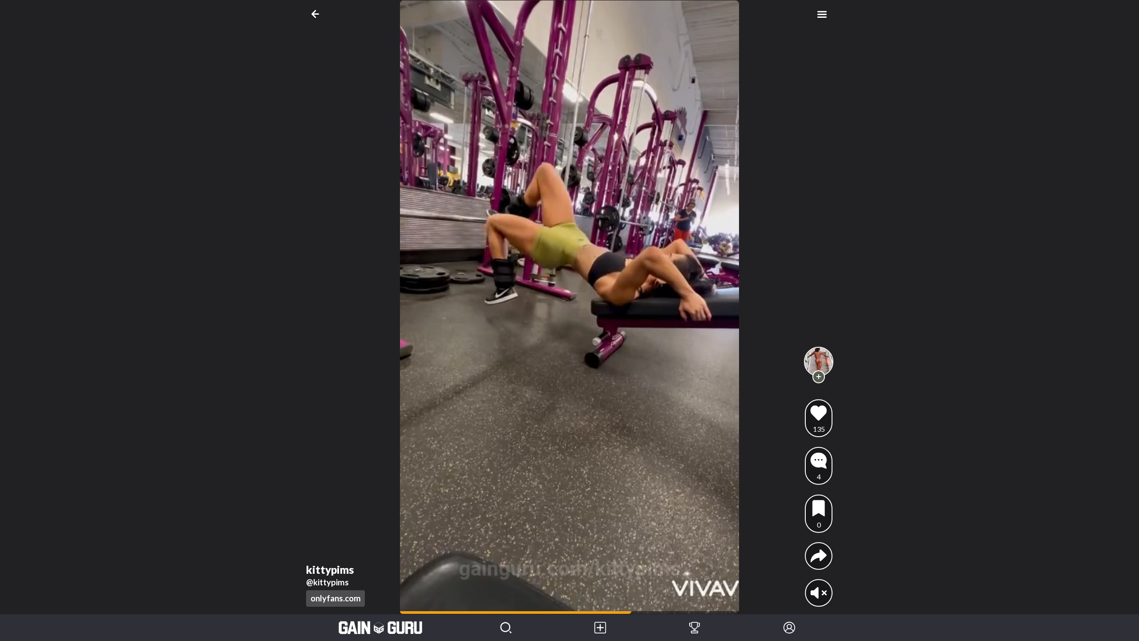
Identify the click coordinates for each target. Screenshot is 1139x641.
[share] (818, 556)
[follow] (818, 376)
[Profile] (789, 627)
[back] (317, 14)
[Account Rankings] (694, 627)
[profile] (819, 362)
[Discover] (506, 627)
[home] (381, 627)
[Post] (600, 627)
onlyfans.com (336, 598)
